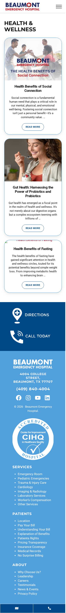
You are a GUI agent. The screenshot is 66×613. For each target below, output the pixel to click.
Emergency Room (30, 474)
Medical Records (29, 551)
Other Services (28, 504)
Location (24, 521)
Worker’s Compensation (34, 500)
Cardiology (25, 487)
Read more (35, 127)
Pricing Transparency (32, 542)
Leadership (25, 576)
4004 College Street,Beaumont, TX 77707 (33, 377)
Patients (22, 514)
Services (22, 467)
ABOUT (19, 565)
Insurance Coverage (31, 547)
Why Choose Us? (29, 572)
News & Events (28, 589)
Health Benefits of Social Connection (33, 88)
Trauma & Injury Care (32, 482)
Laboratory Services (31, 495)
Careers (23, 580)
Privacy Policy (27, 593)
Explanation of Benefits (34, 534)
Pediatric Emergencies (33, 478)
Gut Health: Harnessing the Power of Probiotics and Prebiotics (33, 191)
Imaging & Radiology (32, 491)
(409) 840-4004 (33, 389)
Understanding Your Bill (34, 529)
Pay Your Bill (26, 525)
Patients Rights (28, 538)
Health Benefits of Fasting (33, 249)
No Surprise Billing (30, 555)
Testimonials (27, 585)
